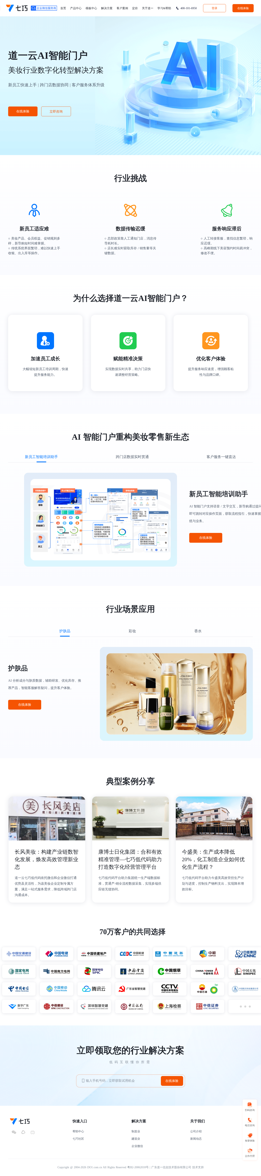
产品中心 (76, 8)
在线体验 (243, 8)
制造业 (136, 1131)
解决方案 (107, 8)
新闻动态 (196, 1138)
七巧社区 (78, 1138)
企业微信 (137, 1146)
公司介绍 (196, 1131)
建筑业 (136, 1138)
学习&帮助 (164, 8)
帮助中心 (78, 1131)
